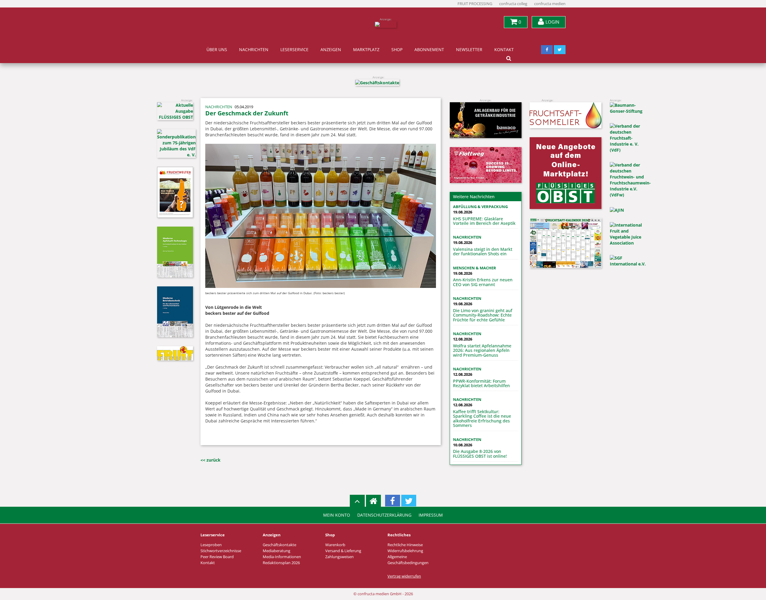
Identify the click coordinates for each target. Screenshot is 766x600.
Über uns (216, 49)
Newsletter (469, 49)
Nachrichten (253, 49)
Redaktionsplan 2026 (281, 562)
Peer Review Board (217, 556)
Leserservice (294, 49)
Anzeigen (330, 49)
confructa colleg (513, 3)
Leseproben (211, 544)
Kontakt (504, 49)
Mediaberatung (276, 550)
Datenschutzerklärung (384, 515)
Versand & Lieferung (343, 550)
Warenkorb (335, 544)
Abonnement (429, 49)
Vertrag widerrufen (404, 576)
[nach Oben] (357, 501)
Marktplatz (366, 49)
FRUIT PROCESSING (475, 3)
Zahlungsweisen (339, 556)
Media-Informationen (282, 556)
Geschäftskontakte (279, 544)
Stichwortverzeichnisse (220, 550)
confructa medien (550, 3)
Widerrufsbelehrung (405, 550)
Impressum (431, 515)
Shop (396, 49)
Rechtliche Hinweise (405, 544)
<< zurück (210, 460)
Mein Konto (336, 515)
